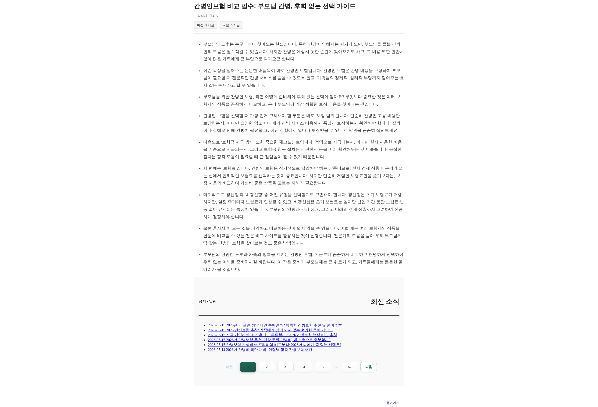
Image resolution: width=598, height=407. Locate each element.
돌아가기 (392, 403)
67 (350, 367)
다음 (368, 367)
